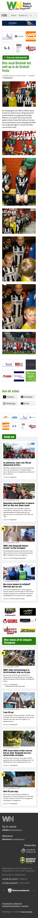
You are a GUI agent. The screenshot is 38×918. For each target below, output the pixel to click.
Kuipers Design (27, 911)
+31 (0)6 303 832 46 (9, 883)
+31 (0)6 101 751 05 (9, 879)
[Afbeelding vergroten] (19, 94)
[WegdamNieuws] (19, 6)
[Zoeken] (30, 15)
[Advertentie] (7, 36)
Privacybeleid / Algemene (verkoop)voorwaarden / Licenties (15, 904)
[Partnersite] (28, 850)
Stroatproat (8, 78)
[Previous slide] (4, 890)
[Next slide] (34, 890)
